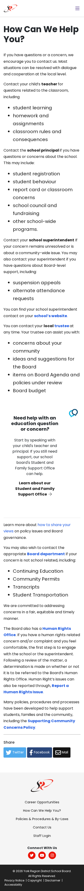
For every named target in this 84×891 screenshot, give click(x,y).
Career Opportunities (42, 802)
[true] (77, 8)
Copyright (35, 880)
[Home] (11, 8)
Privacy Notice (14, 880)
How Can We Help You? (42, 810)
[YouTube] (42, 855)
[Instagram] (52, 855)
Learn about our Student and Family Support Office (35, 488)
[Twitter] (31, 855)
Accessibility (13, 885)
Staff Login (42, 835)
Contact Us (42, 827)
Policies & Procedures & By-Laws (42, 819)
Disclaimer (52, 880)
